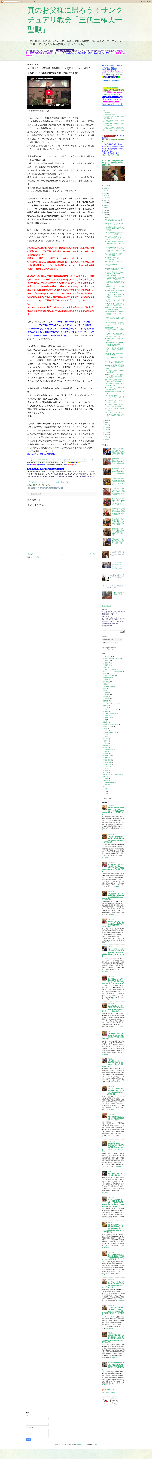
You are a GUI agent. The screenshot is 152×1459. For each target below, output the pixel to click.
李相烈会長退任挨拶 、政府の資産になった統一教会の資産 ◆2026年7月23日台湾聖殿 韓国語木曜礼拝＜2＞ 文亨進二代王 (113, 1338)
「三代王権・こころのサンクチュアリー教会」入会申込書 (48, 482)
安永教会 (105, 696)
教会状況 (105, 770)
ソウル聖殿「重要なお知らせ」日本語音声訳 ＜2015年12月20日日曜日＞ (114, 283)
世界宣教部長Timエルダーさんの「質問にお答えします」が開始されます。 (114, 329)
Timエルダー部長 (108, 686)
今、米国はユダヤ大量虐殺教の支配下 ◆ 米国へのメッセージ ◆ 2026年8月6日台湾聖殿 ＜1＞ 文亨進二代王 (118, 502)
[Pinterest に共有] (40, 494)
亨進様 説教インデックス (110, 114)
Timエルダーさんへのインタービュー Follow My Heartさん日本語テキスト (114, 318)
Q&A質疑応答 (107, 756)
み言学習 (105, 745)
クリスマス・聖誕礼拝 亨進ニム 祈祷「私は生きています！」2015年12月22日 (115, 273)
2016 (105, 212)
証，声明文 (106, 682)
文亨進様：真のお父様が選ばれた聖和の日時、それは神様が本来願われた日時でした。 (114, 344)
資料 (104, 768)
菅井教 (105, 743)
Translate (115, 642)
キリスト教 (106, 751)
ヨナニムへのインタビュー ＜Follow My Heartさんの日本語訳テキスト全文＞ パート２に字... (114, 415)
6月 (106, 432)
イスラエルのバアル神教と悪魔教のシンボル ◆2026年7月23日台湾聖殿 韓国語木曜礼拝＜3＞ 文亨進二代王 (113, 1311)
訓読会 (105, 705)
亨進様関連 (106, 694)
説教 (104, 673)
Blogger (95, 1444)
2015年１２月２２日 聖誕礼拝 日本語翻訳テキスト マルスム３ (114, 243)
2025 (105, 191)
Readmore (105, 830)
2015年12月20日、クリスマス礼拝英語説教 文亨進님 (114, 291)
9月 (106, 425)
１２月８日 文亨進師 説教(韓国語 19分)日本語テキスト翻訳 (114, 362)
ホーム (61, 554)
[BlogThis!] (34, 494)
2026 (105, 188)
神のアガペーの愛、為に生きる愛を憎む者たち (115, 1174)
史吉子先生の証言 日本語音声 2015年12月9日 (114, 254)
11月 (106, 420)
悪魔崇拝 (105, 758)
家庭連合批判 (107, 677)
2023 (105, 195)
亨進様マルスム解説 (109, 675)
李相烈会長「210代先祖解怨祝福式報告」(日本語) (114, 354)
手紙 (104, 720)
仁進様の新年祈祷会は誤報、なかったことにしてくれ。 (114, 223)
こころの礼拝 (107, 762)
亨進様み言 (106, 661)
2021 (105, 200)
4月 (106, 437)
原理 (104, 736)
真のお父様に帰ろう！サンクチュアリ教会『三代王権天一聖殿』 (75, 20)
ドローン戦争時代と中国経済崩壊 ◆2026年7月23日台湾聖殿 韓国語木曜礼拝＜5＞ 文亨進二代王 (113, 1257)
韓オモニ (105, 690)
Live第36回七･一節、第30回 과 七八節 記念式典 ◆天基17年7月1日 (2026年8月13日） (113, 1036)
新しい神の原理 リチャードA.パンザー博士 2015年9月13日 (114, 220)
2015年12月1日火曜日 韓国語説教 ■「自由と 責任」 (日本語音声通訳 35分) (114, 366)
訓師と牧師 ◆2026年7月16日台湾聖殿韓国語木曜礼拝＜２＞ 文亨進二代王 (116, 1118)
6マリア (105, 772)
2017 (105, 210)
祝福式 (105, 741)
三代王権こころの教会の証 (110, 724)
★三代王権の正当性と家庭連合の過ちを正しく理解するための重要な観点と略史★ (113, 163)
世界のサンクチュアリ (109, 732)
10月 (106, 422)
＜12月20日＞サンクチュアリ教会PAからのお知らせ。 (114, 287)
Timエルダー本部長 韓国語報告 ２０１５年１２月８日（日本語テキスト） (114, 324)
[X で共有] (36, 494)
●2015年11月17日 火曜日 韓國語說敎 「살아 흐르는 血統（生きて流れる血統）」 (114, 376)
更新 (104, 793)
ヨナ (104, 791)
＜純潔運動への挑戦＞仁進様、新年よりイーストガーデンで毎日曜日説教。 (114, 228)
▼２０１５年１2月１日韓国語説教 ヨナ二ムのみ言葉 (115, 388)
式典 (104, 667)
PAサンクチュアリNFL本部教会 (112, 671)
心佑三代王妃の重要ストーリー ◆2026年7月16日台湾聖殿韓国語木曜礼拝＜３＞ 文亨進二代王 (118, 532)
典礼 (104, 688)
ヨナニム (105, 707)
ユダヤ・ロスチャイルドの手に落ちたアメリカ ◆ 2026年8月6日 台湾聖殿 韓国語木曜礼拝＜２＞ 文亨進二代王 (118, 451)
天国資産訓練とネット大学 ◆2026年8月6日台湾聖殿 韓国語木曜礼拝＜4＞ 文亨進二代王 (118, 471)
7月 (106, 429)
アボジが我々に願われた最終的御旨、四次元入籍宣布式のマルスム (113, 586)
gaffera (80, 1444)
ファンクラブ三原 (109, 1389)
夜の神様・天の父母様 (109, 713)
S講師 (105, 728)
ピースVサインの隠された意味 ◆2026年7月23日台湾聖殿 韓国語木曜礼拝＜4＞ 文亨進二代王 (113, 1284)
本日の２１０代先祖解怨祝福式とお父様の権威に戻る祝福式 (114, 380)
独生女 (105, 739)
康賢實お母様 (107, 718)
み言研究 (105, 663)
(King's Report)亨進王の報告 (111, 658)
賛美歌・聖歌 (107, 760)
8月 (106, 427)
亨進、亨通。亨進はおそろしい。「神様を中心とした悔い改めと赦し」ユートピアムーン (114, 238)
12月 (106, 217)
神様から (105, 780)
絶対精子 (105, 747)
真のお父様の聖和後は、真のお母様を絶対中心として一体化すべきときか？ (114, 313)
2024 (105, 193)
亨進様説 (105, 778)
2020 (105, 203)
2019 (105, 205)
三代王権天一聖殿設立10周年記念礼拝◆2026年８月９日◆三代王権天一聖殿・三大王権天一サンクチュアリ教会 (113, 129)
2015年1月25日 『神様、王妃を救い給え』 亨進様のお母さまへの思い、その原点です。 (114, 335)
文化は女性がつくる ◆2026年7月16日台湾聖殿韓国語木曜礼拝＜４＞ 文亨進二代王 (118, 541)
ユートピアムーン (108, 766)
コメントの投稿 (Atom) (37, 557)
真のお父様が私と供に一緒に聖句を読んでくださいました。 (114, 401)
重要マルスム (107, 764)
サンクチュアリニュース (110, 703)
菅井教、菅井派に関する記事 (111, 155)
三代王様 (105, 715)
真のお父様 (106, 698)
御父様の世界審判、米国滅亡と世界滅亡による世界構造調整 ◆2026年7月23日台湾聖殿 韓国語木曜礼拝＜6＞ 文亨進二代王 (113, 1228)
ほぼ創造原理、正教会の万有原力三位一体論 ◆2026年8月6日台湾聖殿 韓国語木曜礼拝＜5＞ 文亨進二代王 (118, 491)
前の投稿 (92, 554)
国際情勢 (105, 701)
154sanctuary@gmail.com (113, 69)
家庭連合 (105, 711)
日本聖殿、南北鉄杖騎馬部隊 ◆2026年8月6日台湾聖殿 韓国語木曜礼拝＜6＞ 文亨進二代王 (118, 481)
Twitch (106, 94)
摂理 (104, 684)
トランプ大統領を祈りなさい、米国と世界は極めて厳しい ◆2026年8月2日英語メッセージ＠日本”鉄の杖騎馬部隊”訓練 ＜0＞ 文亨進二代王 (113, 1202)
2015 (105, 215)
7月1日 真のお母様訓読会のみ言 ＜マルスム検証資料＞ (114, 233)
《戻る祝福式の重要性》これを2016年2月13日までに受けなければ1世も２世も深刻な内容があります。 (115, 249)
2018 (105, 207)
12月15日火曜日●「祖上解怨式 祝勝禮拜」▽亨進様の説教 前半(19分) (114, 296)
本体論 (105, 692)
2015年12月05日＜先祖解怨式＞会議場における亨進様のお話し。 (114, 304)
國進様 (105, 722)
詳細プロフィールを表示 (108, 1392)
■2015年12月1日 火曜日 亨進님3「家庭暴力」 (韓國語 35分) (114, 308)
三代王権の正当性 (108, 749)
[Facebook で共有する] (38, 494)
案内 (104, 734)
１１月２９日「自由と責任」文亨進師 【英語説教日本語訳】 (114, 405)
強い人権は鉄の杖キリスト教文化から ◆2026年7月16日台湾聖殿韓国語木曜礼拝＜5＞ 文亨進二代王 (118, 522)
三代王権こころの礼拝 (109, 669)
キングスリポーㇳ (115, 94)
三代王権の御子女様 (109, 782)
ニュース (105, 730)
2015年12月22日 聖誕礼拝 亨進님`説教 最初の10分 (114, 268)
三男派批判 (106, 784)
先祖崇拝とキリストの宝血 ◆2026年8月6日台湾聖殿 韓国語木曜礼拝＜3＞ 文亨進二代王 (118, 461)
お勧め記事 (106, 112)
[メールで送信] (32, 494)
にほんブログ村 (60, 459)
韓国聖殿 (105, 665)
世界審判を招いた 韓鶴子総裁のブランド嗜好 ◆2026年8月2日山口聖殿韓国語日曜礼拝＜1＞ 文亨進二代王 (118, 512)
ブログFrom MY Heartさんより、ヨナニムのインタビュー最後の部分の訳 (115, 397)
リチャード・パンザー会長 (110, 709)
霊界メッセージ (107, 726)
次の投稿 (30, 554)
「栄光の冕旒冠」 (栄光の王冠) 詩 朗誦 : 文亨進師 (114, 384)
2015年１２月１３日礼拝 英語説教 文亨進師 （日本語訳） (114, 349)
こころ (105, 789)
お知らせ (105, 680)
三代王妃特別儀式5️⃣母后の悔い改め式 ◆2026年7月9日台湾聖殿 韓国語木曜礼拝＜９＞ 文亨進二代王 (113, 1366)
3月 (106, 439)
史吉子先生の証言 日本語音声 (114, 262)
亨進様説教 (106, 656)
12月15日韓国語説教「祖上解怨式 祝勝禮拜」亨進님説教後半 (114, 278)
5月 (106, 434)
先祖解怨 (105, 753)
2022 (105, 198)
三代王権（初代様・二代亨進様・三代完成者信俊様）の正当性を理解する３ (117, 577)
